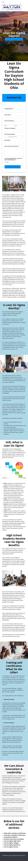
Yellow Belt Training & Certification (15, 833)
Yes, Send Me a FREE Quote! (12, 166)
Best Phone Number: (10, 134)
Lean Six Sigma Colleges (11, 843)
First (5, 125)
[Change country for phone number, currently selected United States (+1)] (6, 136)
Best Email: (8, 140)
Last (16, 125)
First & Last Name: (10, 120)
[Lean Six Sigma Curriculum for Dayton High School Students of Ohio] (11, 7)
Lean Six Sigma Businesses (12, 845)
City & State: (8, 114)
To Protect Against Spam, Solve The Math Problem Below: (13, 159)
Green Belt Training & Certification (14, 835)
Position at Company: (10, 128)
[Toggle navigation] (3, 2)
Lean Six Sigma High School (12, 841)
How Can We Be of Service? (12, 146)
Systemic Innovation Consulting (14, 839)
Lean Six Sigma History (11, 847)
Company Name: (9, 108)
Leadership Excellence (10, 837)
